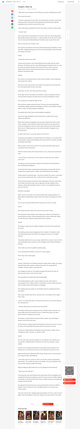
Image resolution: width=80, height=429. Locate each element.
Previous (32, 404)
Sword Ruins (9, 1)
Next (48, 404)
